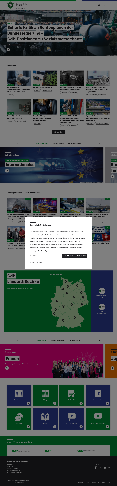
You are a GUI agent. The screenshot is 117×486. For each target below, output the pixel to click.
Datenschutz (40, 262)
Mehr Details (33, 255)
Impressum (32, 262)
